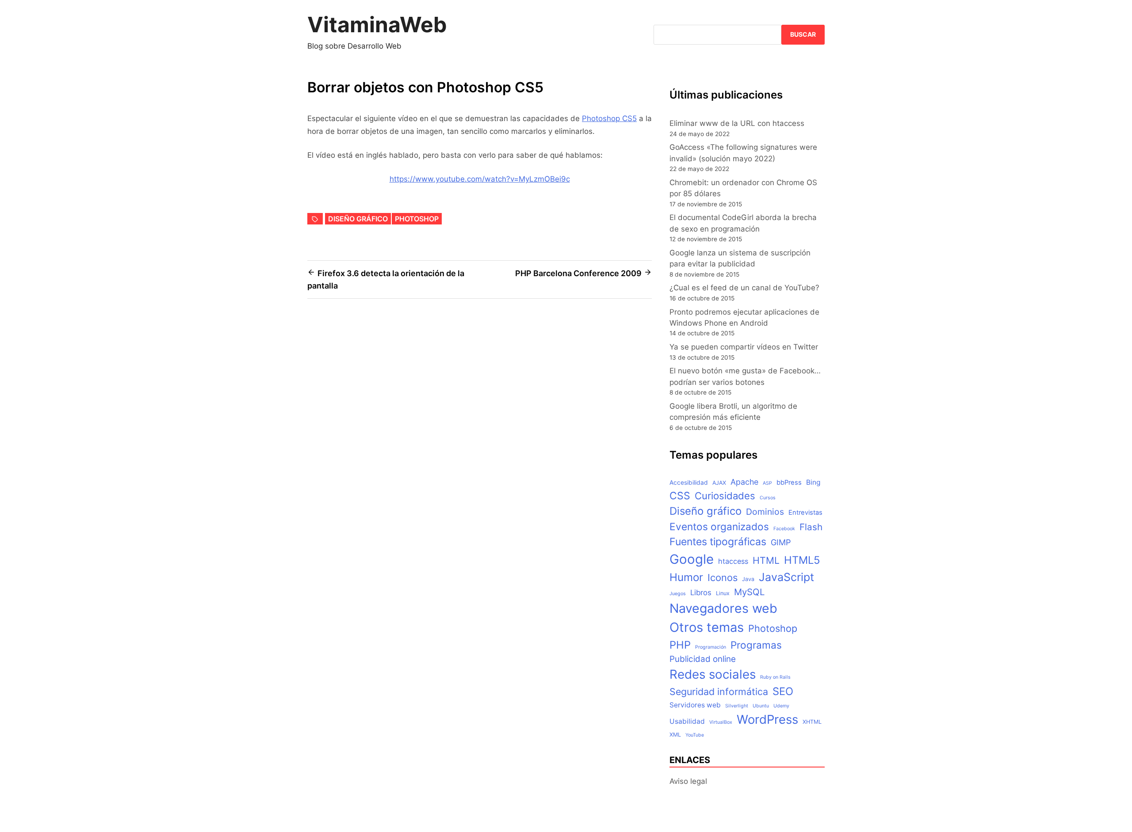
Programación (710, 647)
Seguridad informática (718, 691)
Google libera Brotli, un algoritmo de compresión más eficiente (733, 412)
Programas (756, 645)
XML (675, 734)
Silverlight (736, 706)
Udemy (781, 706)
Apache (744, 481)
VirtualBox (720, 722)
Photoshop (417, 218)
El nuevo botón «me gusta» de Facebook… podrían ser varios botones (745, 376)
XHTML (812, 721)
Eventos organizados (719, 526)
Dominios (765, 511)
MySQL (749, 591)
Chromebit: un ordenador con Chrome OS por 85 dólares (743, 188)
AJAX (719, 482)
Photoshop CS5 (609, 118)
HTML (766, 560)
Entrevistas (805, 513)
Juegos (677, 593)
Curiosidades (725, 495)
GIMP (781, 542)
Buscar (803, 34)
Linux (723, 593)
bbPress (789, 482)
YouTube (694, 735)
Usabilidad (687, 721)
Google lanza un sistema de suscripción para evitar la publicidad (740, 258)
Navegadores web (723, 608)
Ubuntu (761, 706)
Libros (700, 592)
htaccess (733, 561)
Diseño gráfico (358, 218)
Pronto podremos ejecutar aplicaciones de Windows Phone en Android (744, 317)
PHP (680, 644)
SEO (783, 691)
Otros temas (706, 627)
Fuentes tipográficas (717, 542)
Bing (813, 482)
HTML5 (802, 560)
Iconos (723, 577)
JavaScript (786, 577)
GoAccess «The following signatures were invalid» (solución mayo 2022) (743, 153)
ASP (767, 483)
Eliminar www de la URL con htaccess (736, 123)
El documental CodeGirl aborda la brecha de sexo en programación (743, 223)
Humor (686, 577)
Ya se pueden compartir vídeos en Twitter (743, 346)
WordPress (767, 719)
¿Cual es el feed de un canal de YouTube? (744, 287)
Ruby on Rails (775, 677)
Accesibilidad (688, 482)
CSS (679, 496)
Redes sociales (712, 674)
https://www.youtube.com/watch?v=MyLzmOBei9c (480, 179)
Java (748, 579)
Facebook (784, 529)
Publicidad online (702, 659)
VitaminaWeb (377, 24)
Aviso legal (688, 781)
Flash (810, 526)
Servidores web (695, 705)
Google (691, 559)
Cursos (768, 498)
